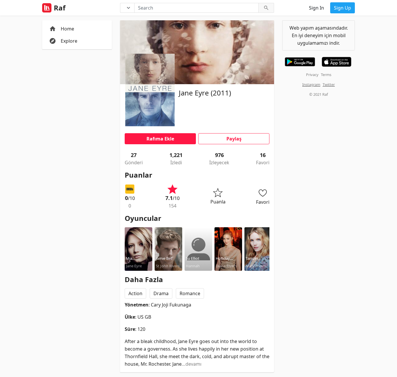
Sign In (316, 8)
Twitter (329, 84)
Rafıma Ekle (160, 139)
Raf (59, 8)
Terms (326, 74)
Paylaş (234, 139)
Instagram (311, 84)
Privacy (312, 74)
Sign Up (342, 8)
